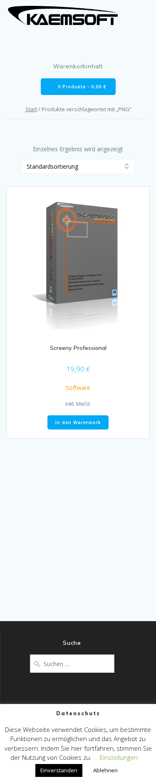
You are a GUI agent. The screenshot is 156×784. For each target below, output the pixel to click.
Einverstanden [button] (58, 770)
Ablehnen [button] (105, 770)
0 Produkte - (81, 87)
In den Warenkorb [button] (78, 422)
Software (78, 388)
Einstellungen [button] (119, 757)
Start (31, 109)
